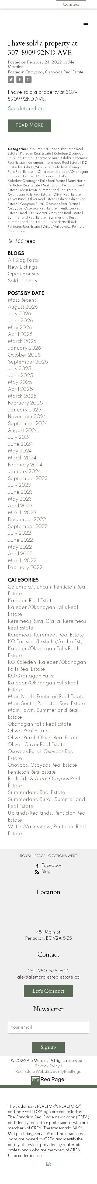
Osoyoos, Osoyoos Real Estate (54, 72)
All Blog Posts (23, 260)
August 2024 (23, 430)
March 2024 (22, 458)
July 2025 (19, 368)
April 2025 (20, 389)
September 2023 (28, 478)
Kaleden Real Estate (36, 153)
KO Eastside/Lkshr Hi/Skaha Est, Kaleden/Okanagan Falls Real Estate (47, 167)
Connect (71, 4)
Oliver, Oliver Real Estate (36, 744)
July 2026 (19, 314)
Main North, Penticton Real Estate (46, 696)
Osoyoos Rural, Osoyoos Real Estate (49, 204)
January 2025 (24, 410)
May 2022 (20, 547)
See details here (27, 108)
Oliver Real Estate (67, 194)
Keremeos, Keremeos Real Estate (54, 162)
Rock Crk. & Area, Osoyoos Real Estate (51, 213)
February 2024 (25, 465)
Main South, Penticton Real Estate (46, 703)
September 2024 (28, 423)
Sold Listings (22, 281)
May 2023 (20, 499)
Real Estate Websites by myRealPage (48, 1072)
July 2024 (19, 437)
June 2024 (20, 444)
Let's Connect (48, 991)
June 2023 (20, 492)
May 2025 (20, 382)
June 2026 (20, 321)
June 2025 (20, 375)
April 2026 (20, 334)
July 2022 (19, 533)
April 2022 (20, 554)
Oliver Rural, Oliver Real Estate (32, 199)
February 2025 (25, 403)
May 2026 (20, 327)
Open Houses (23, 274)
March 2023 (22, 513)
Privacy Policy (47, 1066)
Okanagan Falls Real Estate (29, 194)
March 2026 (22, 341)
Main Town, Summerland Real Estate (48, 190)
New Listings (22, 267)
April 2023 (20, 506)
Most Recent (22, 300)
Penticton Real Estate (32, 772)
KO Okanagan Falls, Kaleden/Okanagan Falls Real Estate (43, 683)
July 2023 (19, 485)
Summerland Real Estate (27, 217)
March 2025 (22, 396)
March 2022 (22, 561)
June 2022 (20, 540)
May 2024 (20, 451)
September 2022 (28, 526)
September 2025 (28, 362)
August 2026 (23, 307)
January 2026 (24, 348)
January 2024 (24, 471)
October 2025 (24, 355)
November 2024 (27, 416)
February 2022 (25, 567)
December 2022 (27, 519)
